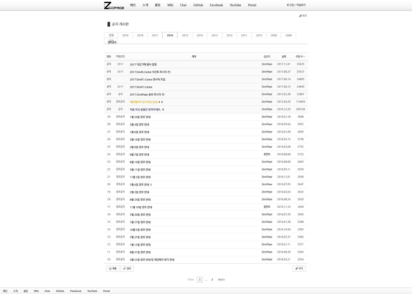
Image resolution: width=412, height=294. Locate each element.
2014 (200, 35)
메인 (5, 290)
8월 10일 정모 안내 (140, 162)
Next (221, 279)
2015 (185, 35)
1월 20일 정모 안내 (140, 116)
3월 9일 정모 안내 (139, 147)
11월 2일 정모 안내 (140, 177)
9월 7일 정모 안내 (139, 154)
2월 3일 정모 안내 (139, 192)
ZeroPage (267, 64)
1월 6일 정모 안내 (139, 131)
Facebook (75, 290)
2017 (155, 35)
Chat (47, 290)
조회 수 (299, 56)
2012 (229, 35)
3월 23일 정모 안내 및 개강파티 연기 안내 (152, 259)
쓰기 (304, 15)
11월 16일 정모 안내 (141, 207)
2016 (170, 35)
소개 (15, 290)
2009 (274, 35)
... (206, 279)
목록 (114, 268)
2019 (125, 35)
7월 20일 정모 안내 (140, 214)
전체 (111, 35)
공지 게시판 (120, 24)
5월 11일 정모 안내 (140, 169)
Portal (106, 290)
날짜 (284, 56)
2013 (215, 35)
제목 (194, 56)
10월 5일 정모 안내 (140, 229)
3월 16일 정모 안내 (140, 139)
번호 (109, 56)
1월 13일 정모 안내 (140, 244)
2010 (259, 35)
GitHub (60, 290)
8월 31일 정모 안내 (140, 252)
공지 (111, 40)
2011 (244, 35)
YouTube (92, 290)
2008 (289, 35)
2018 (140, 35)
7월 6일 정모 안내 (140, 184)
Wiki (36, 290)
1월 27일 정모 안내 (140, 222)
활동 (26, 290)
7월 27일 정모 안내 (140, 237)
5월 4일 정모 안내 (139, 124)
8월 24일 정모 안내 (140, 199)
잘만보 (267, 154)
